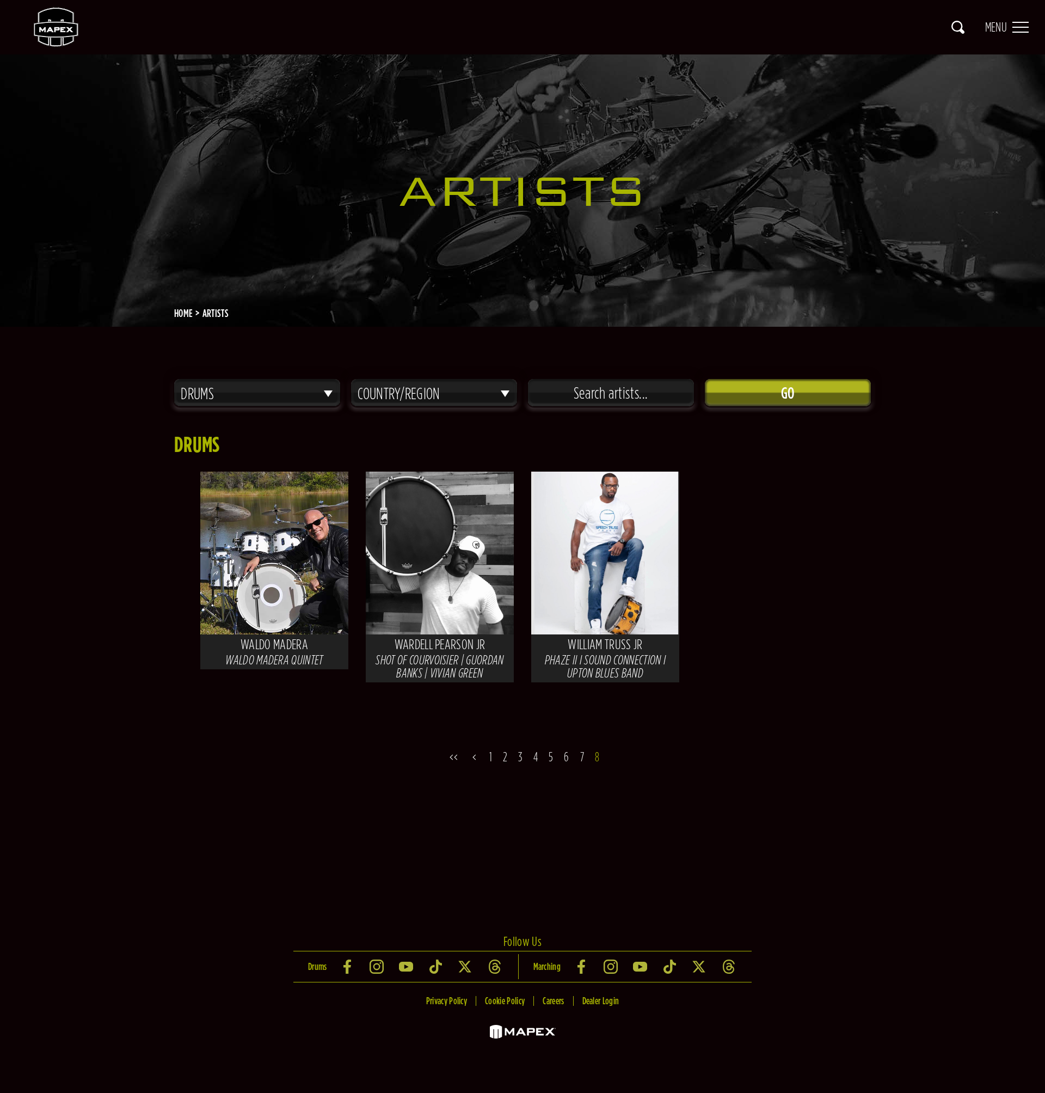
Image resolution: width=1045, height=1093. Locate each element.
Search (957, 27)
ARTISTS (215, 313)
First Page (451, 757)
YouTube (407, 966)
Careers (553, 1000)
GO (788, 392)
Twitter (466, 966)
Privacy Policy (446, 1000)
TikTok (436, 966)
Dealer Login (600, 1000)
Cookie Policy (505, 1000)
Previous (473, 757)
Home (183, 313)
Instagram (378, 966)
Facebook (348, 966)
